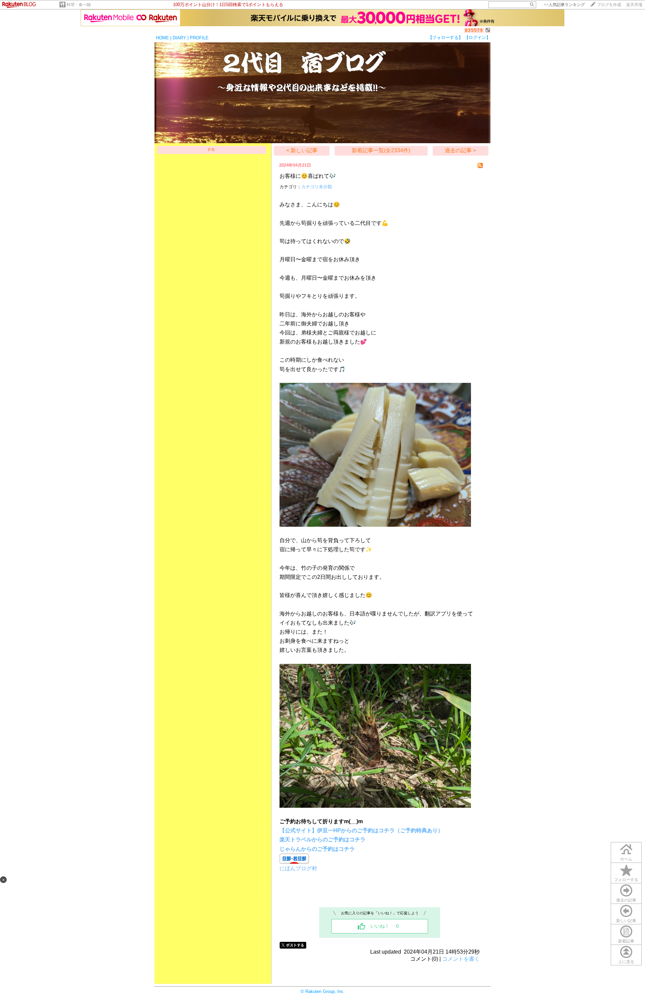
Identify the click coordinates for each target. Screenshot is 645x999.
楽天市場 (634, 4)
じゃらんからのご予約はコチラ (317, 849)
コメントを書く (461, 959)
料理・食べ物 (79, 4)
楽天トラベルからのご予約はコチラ (323, 839)
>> (564, 4)
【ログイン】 (477, 37)
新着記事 (626, 941)
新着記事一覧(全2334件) (381, 150)
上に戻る (626, 961)
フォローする (626, 879)
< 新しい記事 (301, 150)
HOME (162, 37)
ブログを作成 (609, 4)
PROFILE (199, 37)
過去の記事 (626, 900)
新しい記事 (626, 920)
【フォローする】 (445, 37)
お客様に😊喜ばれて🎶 (308, 176)
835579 (474, 30)
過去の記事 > (460, 150)
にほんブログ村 (298, 868)
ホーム (626, 859)
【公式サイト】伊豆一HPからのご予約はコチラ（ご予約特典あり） (361, 830)
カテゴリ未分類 (316, 186)
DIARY (179, 37)
